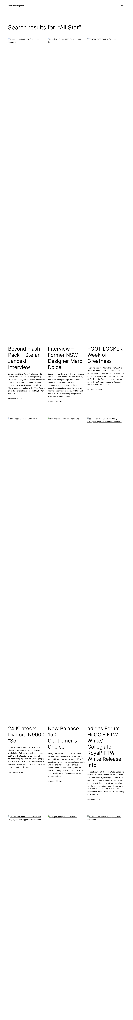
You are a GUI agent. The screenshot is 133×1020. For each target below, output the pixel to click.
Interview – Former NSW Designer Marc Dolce (65, 358)
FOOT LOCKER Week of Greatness (105, 355)
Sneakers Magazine (16, 6)
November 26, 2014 (15, 399)
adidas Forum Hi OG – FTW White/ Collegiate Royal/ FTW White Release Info (104, 746)
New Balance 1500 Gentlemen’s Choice (63, 737)
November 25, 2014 (94, 390)
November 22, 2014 (94, 799)
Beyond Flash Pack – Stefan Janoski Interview (24, 358)
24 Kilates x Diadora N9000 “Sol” (26, 734)
